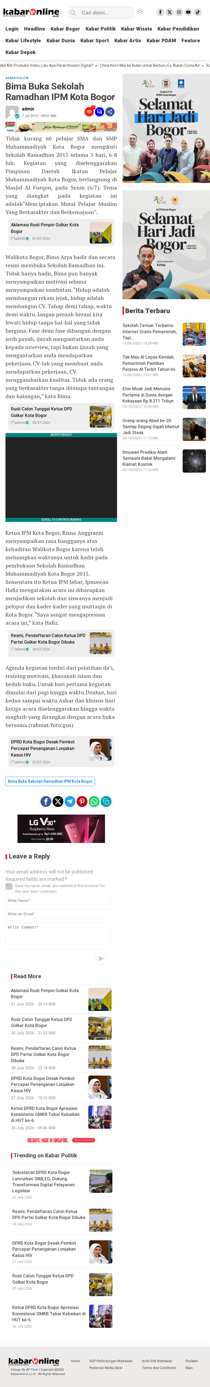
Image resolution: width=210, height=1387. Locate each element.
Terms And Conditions (159, 1367)
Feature (191, 40)
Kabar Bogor (65, 29)
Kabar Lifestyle (23, 40)
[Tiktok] (198, 12)
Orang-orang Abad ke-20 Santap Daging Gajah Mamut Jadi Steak (150, 427)
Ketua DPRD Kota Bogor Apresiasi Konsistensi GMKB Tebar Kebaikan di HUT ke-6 (49, 1313)
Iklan (189, 1367)
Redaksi (192, 1361)
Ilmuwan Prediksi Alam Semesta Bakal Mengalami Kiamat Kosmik (149, 458)
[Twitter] (170, 12)
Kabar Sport (94, 40)
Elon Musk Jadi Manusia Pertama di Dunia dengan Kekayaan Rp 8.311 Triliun (148, 395)
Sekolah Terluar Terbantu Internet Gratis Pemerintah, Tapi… (149, 331)
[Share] (110, 111)
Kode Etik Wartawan (157, 1361)
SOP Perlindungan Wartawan (111, 1361)
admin (28, 109)
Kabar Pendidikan (178, 29)
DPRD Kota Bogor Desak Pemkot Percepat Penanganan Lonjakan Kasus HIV (43, 748)
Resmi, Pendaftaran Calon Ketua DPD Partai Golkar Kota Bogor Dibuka (48, 639)
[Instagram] (179, 12)
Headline (34, 29)
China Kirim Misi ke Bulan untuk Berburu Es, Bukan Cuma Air (133, 65)
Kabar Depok (20, 52)
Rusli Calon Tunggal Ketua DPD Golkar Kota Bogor (41, 412)
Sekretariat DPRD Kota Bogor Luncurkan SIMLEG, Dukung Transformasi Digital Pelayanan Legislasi (43, 1181)
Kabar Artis (127, 40)
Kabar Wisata (136, 29)
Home (75, 1361)
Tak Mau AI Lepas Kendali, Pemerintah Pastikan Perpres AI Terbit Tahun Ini (148, 363)
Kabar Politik (101, 29)
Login (12, 29)
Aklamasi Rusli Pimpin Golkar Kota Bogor (45, 228)
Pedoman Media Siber (105, 1367)
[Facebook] (160, 12)
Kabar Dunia (60, 40)
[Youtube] (188, 12)
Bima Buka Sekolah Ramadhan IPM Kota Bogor (50, 781)
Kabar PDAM (161, 40)
